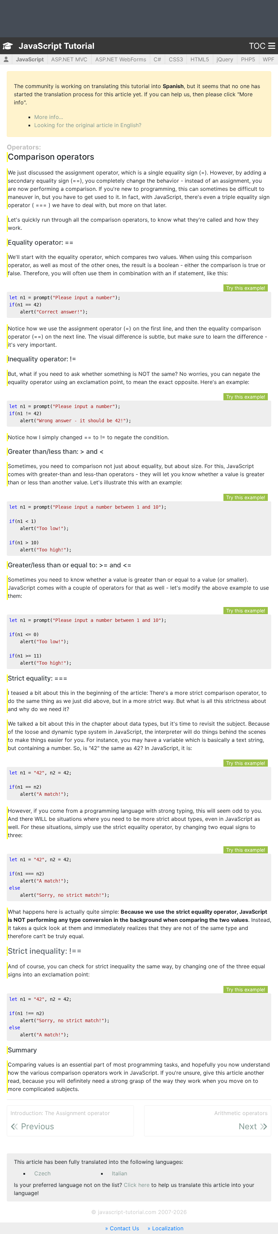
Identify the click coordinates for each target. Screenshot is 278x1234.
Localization (167, 1228)
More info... (48, 117)
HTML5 (200, 59)
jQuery (225, 59)
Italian (119, 1173)
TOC (257, 46)
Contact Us (124, 1228)
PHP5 (248, 59)
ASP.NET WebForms (120, 59)
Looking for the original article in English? (87, 125)
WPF (268, 59)
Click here (137, 1184)
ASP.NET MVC (69, 59)
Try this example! (245, 288)
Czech (42, 1173)
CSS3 (176, 59)
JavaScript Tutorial (57, 46)
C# (157, 59)
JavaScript (30, 59)
